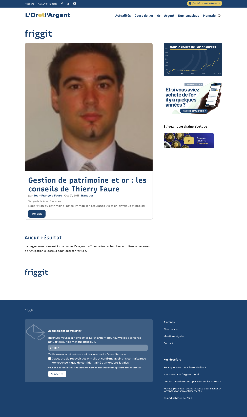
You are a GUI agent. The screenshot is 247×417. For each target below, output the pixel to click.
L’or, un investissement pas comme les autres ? (192, 381)
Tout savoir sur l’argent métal (181, 374)
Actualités (123, 15)
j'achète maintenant (206, 3)
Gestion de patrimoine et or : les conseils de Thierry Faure (87, 184)
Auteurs (29, 4)
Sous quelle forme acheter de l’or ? (185, 367)
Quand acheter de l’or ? (178, 398)
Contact (168, 343)
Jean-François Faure (48, 195)
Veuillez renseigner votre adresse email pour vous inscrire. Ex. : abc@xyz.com (87, 354)
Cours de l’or (144, 15)
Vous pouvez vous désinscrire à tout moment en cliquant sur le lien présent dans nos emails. (94, 368)
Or (158, 15)
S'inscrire (57, 374)
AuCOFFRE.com (47, 4)
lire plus (37, 213)
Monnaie (209, 15)
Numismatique (188, 15)
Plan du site (171, 329)
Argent (169, 15)
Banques (87, 195)
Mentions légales (174, 336)
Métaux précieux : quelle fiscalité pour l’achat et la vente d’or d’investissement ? (192, 389)
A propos (169, 322)
